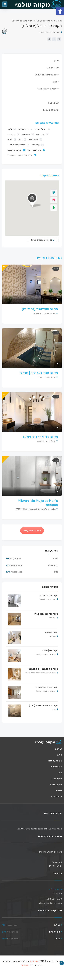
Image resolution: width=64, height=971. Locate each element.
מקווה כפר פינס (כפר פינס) (46, 614)
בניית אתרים (26, 965)
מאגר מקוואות (56, 767)
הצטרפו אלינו (56, 796)
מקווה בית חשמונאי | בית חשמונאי (43, 669)
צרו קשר (58, 791)
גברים (56, 269)
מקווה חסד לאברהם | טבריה (39, 373)
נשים (56, 572)
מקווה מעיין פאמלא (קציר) (46, 687)
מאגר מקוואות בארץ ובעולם (44, 21)
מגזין (60, 773)
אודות (59, 755)
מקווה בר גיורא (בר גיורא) (40, 437)
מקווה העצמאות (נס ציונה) (40, 309)
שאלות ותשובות (56, 785)
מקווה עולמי (34, 961)
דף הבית (58, 749)
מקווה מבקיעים (51, 632)
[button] (60, 11)
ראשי (60, 21)
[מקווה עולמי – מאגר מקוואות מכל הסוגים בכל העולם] (48, 742)
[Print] (49, 39)
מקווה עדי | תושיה (50, 650)
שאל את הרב (56, 779)
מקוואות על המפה (55, 761)
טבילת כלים (52, 565)
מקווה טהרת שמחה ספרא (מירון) (43, 705)
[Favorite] (59, 39)
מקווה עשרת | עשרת (49, 595)
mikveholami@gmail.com (50, 903)
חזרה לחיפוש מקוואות (32, 530)
